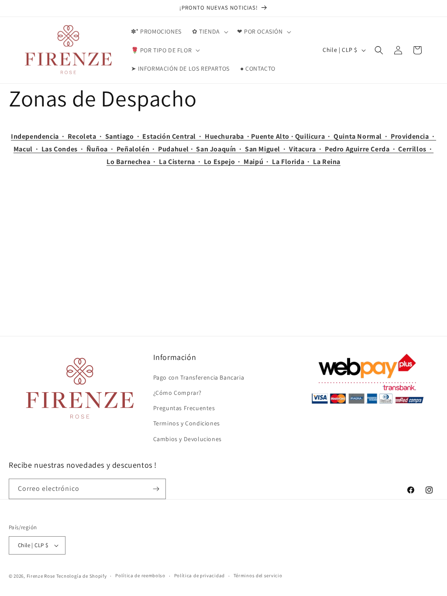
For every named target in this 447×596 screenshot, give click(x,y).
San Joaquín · (220, 149)
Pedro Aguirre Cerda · (361, 149)
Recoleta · (86, 136)
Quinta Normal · (362, 136)
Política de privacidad (199, 575)
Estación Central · (173, 136)
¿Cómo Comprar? (177, 393)
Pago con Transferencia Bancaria (198, 377)
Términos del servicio (258, 575)
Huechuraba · (228, 136)
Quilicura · (314, 136)
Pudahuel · (177, 149)
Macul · (27, 149)
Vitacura (304, 149)
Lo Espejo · (224, 161)
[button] (209, 31)
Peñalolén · (137, 149)
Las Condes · (63, 149)
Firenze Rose (41, 576)
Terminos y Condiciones (186, 423)
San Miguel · (267, 149)
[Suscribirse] (155, 489)
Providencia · (413, 136)
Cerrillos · (415, 149)
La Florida (289, 161)
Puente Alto (270, 136)
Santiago (121, 136)
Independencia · (39, 136)
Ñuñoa (98, 149)
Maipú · (258, 161)
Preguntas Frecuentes (184, 408)
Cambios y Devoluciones (187, 439)
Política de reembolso (140, 575)
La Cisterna (177, 161)
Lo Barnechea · (133, 161)
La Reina (326, 161)
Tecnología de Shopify (81, 576)
